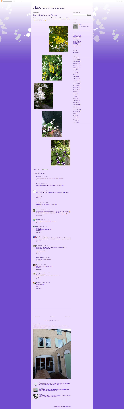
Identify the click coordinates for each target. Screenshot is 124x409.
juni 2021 (74, 70)
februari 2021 (75, 78)
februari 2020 (75, 100)
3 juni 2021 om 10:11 (42, 264)
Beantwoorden (39, 179)
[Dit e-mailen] (42, 169)
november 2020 (76, 83)
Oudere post (67, 316)
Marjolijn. (38, 219)
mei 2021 (74, 72)
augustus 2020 (75, 89)
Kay (37, 264)
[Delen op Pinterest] (47, 169)
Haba (81, 24)
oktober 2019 (75, 107)
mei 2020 (74, 94)
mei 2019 (74, 117)
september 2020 (76, 87)
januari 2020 (75, 102)
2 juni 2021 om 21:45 (43, 183)
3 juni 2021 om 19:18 (46, 282)
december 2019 (76, 104)
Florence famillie (39, 209)
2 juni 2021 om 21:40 (43, 176)
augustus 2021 (75, 67)
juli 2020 (74, 91)
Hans (37, 183)
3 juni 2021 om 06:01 (43, 226)
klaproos (38, 245)
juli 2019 (74, 113)
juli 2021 (74, 69)
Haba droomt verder (49, 7)
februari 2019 (75, 122)
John (37, 236)
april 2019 (75, 119)
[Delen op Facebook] (46, 169)
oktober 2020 (75, 85)
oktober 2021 (75, 63)
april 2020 (75, 96)
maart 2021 (75, 76)
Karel (37, 226)
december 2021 (76, 59)
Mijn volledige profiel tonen (84, 26)
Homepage (52, 316)
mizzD (37, 176)
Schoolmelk (41, 394)
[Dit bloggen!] (43, 169)
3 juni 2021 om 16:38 (45, 273)
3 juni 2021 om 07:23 (43, 236)
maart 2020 (75, 98)
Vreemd (40, 382)
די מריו (38, 190)
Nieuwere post (37, 316)
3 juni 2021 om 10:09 (47, 257)
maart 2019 (75, 120)
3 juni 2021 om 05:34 (47, 209)
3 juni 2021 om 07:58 (44, 245)
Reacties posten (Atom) (54, 320)
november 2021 (76, 61)
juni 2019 (74, 115)
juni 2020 (74, 93)
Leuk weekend (36, 323)
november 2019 (76, 106)
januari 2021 (75, 80)
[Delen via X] (45, 169)
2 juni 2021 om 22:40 (44, 202)
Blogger (69, 406)
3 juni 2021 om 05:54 (44, 219)
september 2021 (76, 65)
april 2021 (75, 74)
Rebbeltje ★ (38, 273)
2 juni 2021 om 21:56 (42, 190)
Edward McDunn (39, 257)
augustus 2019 (75, 111)
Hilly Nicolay (38, 282)
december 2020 (76, 82)
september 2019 (76, 109)
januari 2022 (75, 57)
